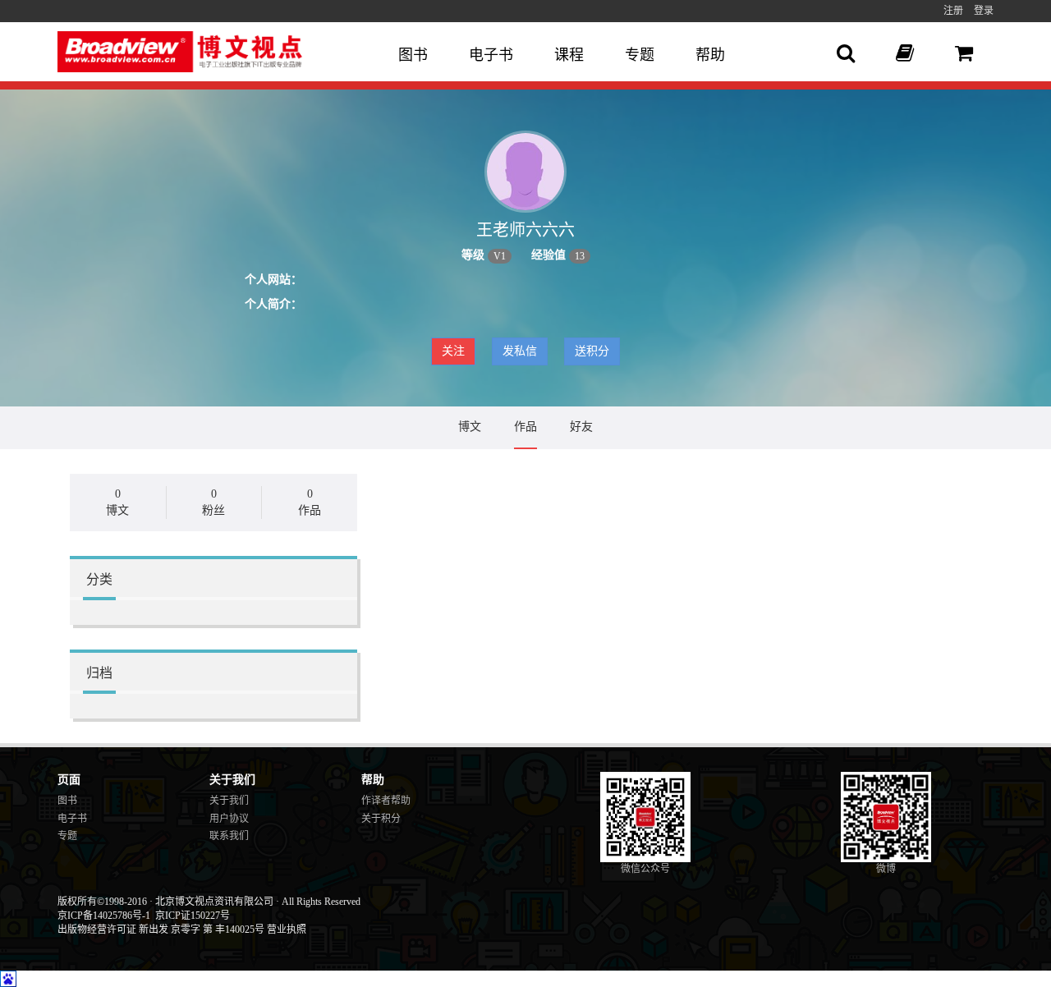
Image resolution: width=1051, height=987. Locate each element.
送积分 (592, 351)
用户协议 (229, 818)
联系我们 (229, 836)
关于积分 (381, 818)
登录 (984, 10)
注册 (953, 10)
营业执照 (286, 929)
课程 (569, 55)
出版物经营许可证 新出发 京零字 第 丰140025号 (160, 929)
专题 (639, 55)
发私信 (520, 351)
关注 (453, 351)
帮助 (710, 55)
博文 (469, 426)
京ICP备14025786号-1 (103, 915)
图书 (413, 55)
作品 (525, 426)
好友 (581, 426)
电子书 (491, 55)
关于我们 (229, 800)
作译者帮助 (386, 800)
